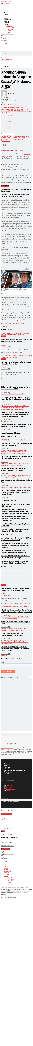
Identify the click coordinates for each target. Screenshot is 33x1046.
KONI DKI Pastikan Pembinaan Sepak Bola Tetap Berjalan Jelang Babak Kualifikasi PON (15, 589)
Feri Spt (12, 93)
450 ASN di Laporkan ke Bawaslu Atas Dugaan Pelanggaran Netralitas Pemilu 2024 (15, 530)
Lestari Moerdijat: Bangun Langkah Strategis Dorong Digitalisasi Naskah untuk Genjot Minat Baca (15, 399)
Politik (5, 13)
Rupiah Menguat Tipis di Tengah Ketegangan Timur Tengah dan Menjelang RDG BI (16, 444)
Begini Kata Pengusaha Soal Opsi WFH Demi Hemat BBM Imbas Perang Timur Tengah (16, 457)
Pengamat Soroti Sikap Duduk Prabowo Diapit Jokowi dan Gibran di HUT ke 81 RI (15, 195)
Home (2, 69)
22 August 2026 (5, 404)
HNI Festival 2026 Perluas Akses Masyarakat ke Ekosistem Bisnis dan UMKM (15, 388)
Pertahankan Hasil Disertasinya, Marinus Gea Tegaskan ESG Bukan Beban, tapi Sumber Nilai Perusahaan (15, 545)
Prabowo (27, 154)
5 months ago (5, 448)
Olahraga (6, 14)
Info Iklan (7, 769)
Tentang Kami (8, 772)
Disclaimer (7, 764)
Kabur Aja (16, 323)
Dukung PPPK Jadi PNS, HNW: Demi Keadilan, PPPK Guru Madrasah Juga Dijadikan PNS (16, 340)
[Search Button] (1, 37)
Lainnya (6, 24)
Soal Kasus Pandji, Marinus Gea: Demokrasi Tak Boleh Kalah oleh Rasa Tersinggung (15, 557)
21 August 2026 (5, 430)
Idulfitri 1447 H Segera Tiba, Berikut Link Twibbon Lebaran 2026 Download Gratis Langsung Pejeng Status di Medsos (16, 492)
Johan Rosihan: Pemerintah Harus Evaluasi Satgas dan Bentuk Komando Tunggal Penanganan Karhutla (16, 611)
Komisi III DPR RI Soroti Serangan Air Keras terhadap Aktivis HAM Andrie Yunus (14, 469)
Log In (2, 852)
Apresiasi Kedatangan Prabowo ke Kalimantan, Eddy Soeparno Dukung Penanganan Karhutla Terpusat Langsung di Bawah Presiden (15, 414)
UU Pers (6, 773)
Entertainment (7, 19)
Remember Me (7, 828)
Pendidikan (10, 29)
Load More (4, 655)
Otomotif (6, 22)
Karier (6, 765)
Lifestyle (9, 26)
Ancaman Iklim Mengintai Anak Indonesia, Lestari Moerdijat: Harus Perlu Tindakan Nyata (16, 425)
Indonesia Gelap (9, 323)
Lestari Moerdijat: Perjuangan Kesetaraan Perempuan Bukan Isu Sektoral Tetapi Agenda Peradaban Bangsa (15, 648)
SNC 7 (4, 593)
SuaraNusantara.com (7, 748)
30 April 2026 (5, 98)
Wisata (9, 31)
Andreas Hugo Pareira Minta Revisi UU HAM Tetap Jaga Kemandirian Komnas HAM (16, 539)
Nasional (6, 18)
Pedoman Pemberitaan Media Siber (14, 770)
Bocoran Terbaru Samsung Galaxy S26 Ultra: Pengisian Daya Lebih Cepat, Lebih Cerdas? (14, 551)
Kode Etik (7, 767)
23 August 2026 (5, 346)
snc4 (4, 345)
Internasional (10, 27)
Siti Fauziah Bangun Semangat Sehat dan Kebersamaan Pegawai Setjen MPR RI (13, 634)
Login (5, 43)
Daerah (6, 16)
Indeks (9, 32)
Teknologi (6, 21)
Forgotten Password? (7, 834)
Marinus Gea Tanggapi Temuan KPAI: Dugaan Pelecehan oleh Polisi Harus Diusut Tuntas (14, 562)
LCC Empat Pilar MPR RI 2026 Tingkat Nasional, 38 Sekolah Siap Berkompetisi (16, 363)
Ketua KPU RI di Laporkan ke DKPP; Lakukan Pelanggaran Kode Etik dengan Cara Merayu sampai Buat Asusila (14, 518)
